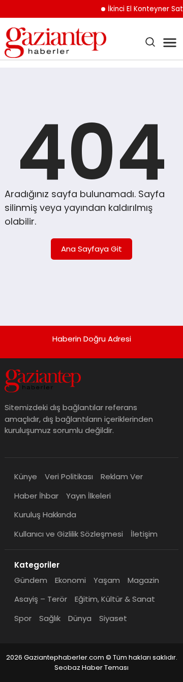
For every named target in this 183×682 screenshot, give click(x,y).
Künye (25, 476)
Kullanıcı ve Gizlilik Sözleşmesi (68, 534)
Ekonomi (70, 580)
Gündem (30, 580)
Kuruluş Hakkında (45, 514)
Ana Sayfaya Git (91, 248)
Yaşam (107, 580)
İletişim (144, 534)
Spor (23, 618)
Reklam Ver (122, 476)
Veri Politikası (69, 476)
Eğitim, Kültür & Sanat (115, 599)
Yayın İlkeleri (88, 495)
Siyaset (113, 618)
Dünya (80, 618)
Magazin (143, 580)
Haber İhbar (36, 495)
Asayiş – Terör (40, 599)
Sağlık (49, 618)
